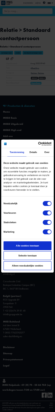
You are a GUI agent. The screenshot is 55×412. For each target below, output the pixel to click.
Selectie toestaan (27, 255)
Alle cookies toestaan (27, 245)
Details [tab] (33, 152)
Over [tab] (47, 152)
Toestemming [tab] (17, 152)
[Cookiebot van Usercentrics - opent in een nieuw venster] (38, 144)
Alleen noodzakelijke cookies (27, 265)
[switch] (47, 212)
